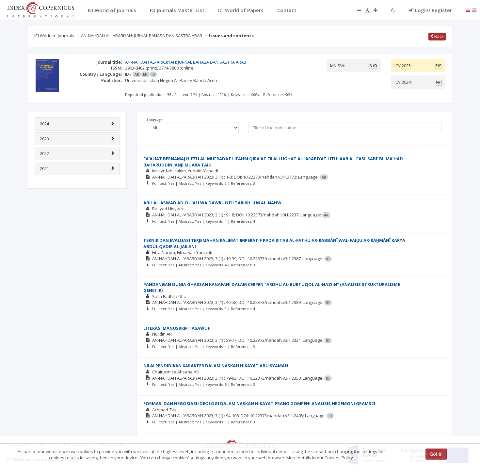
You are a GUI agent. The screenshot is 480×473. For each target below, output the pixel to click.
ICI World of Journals (54, 36)
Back (438, 36)
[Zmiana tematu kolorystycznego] (393, 10)
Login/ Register (433, 10)
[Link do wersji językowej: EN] (474, 10)
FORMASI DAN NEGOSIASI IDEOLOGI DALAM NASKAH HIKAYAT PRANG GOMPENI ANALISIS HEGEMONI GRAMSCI (259, 403)
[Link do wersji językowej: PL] (468, 10)
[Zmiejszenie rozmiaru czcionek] (355, 10)
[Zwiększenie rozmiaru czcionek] (378, 10)
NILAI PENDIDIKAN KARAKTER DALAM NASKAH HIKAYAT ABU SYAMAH (215, 366)
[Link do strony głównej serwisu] (40, 9)
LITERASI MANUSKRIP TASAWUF (176, 328)
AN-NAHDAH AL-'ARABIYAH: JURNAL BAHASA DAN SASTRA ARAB (141, 36)
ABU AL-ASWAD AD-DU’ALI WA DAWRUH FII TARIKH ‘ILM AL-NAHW (212, 203)
